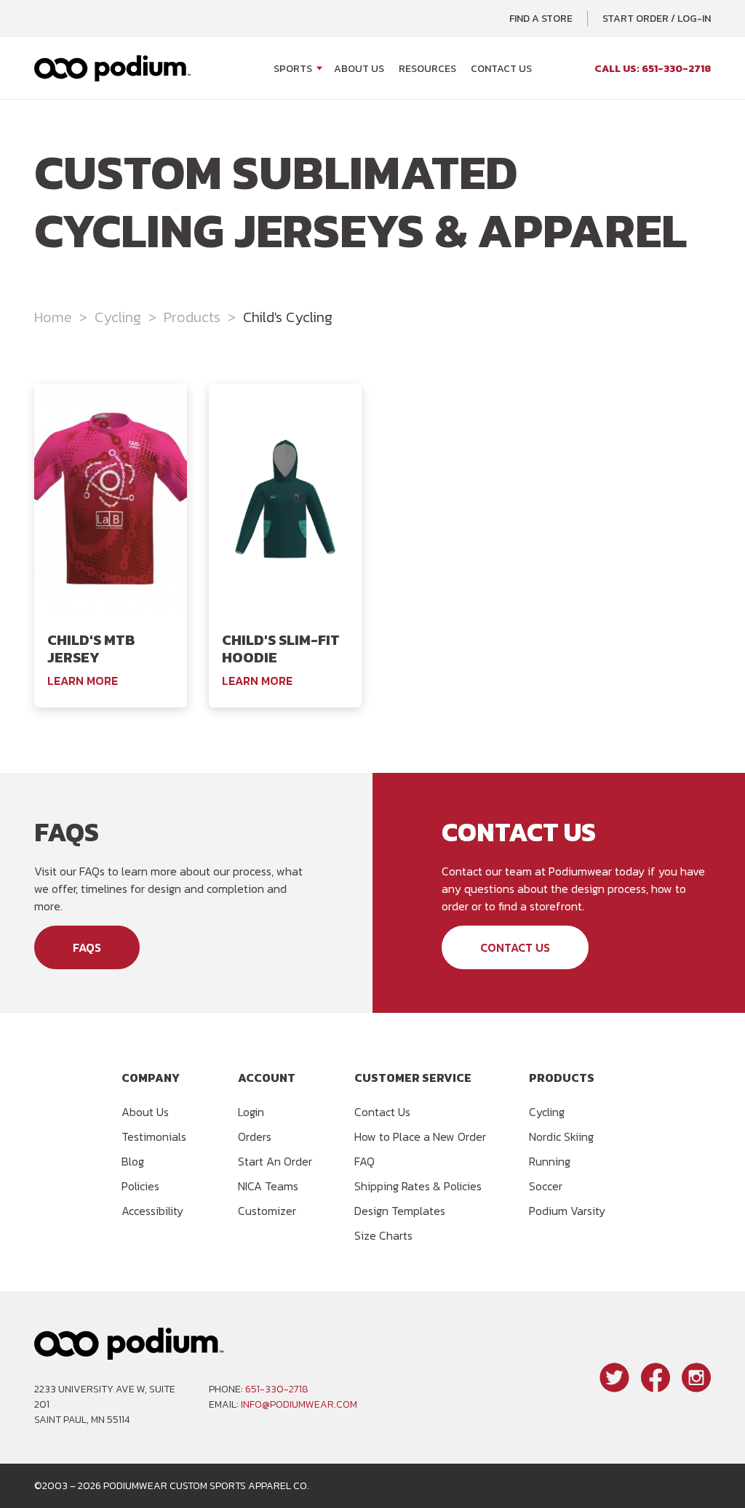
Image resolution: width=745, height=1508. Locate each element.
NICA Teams (268, 1186)
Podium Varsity (567, 1210)
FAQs (87, 947)
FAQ (364, 1161)
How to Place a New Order (420, 1136)
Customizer (267, 1210)
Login (251, 1111)
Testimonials (153, 1136)
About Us (359, 68)
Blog (132, 1161)
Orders (254, 1136)
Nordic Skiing (561, 1136)
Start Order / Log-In (656, 18)
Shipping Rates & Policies (418, 1186)
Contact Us (501, 68)
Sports (293, 68)
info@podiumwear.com (299, 1404)
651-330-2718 (276, 1389)
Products (192, 317)
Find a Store (541, 18)
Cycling (118, 317)
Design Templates (399, 1210)
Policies (140, 1186)
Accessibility (152, 1210)
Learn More (82, 680)
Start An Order (275, 1161)
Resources (427, 68)
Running (549, 1161)
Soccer (545, 1186)
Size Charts (383, 1235)
